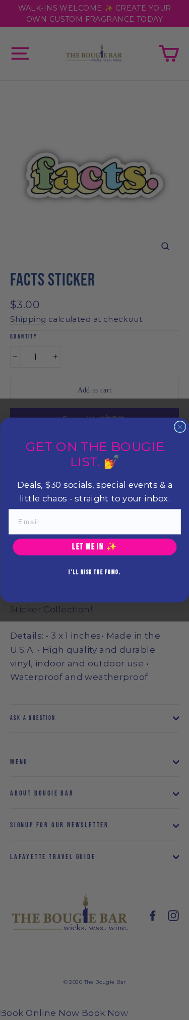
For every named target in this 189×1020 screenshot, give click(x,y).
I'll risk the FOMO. (94, 572)
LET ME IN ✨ (94, 547)
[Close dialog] (180, 427)
